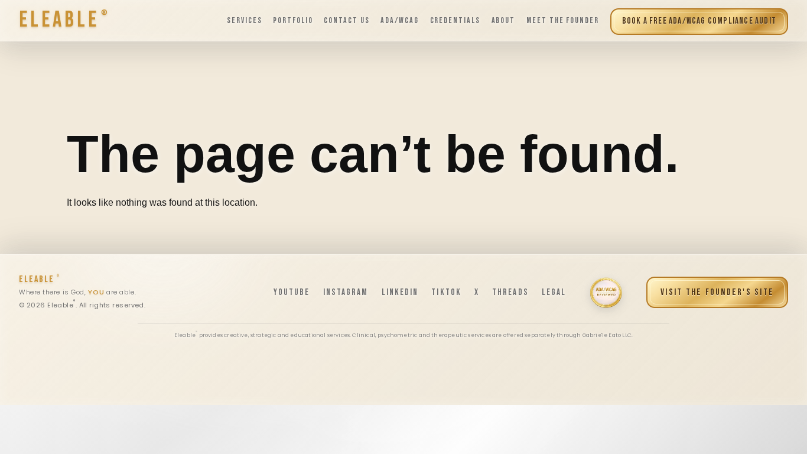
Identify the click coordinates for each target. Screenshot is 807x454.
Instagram (346, 292)
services (244, 20)
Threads (510, 292)
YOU (96, 292)
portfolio (293, 20)
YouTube (292, 292)
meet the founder (562, 20)
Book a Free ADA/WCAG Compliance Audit (699, 21)
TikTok (446, 292)
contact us (347, 20)
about (504, 20)
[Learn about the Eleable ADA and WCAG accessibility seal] (606, 293)
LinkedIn (400, 292)
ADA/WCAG (399, 20)
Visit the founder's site (717, 292)
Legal (554, 292)
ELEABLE (39, 279)
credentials (455, 20)
